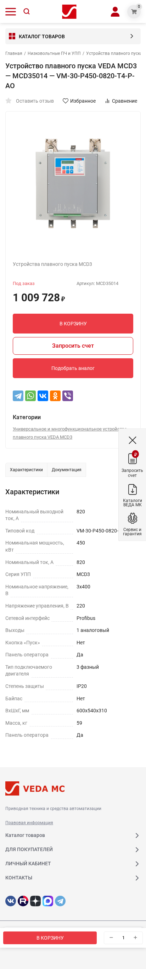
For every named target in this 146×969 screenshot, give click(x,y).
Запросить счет (73, 345)
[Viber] (67, 396)
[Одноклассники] (55, 396)
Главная (13, 53)
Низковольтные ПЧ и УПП (54, 53)
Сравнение (124, 101)
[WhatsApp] (30, 396)
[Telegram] (18, 396)
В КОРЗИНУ (50, 938)
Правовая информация (29, 822)
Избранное (83, 101)
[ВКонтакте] (43, 396)
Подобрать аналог (73, 368)
